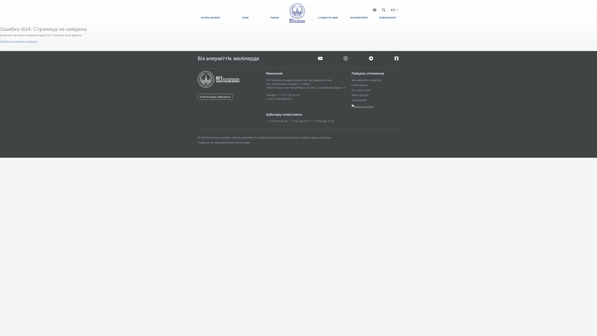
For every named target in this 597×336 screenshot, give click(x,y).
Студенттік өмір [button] (328, 17)
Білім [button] (245, 17)
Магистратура (360, 95)
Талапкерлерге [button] (359, 17)
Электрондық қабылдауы (215, 96)
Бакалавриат (359, 100)
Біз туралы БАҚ (361, 90)
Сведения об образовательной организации (224, 142)
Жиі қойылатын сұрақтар (366, 80)
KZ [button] (393, 10)
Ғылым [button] (274, 17)
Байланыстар (387, 17)
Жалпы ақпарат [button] (210, 17)
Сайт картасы (360, 85)
